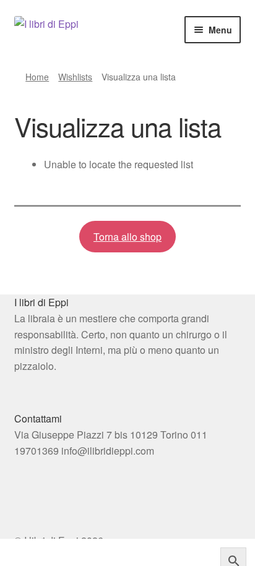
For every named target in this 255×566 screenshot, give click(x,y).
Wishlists (75, 77)
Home (37, 77)
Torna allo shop (127, 236)
